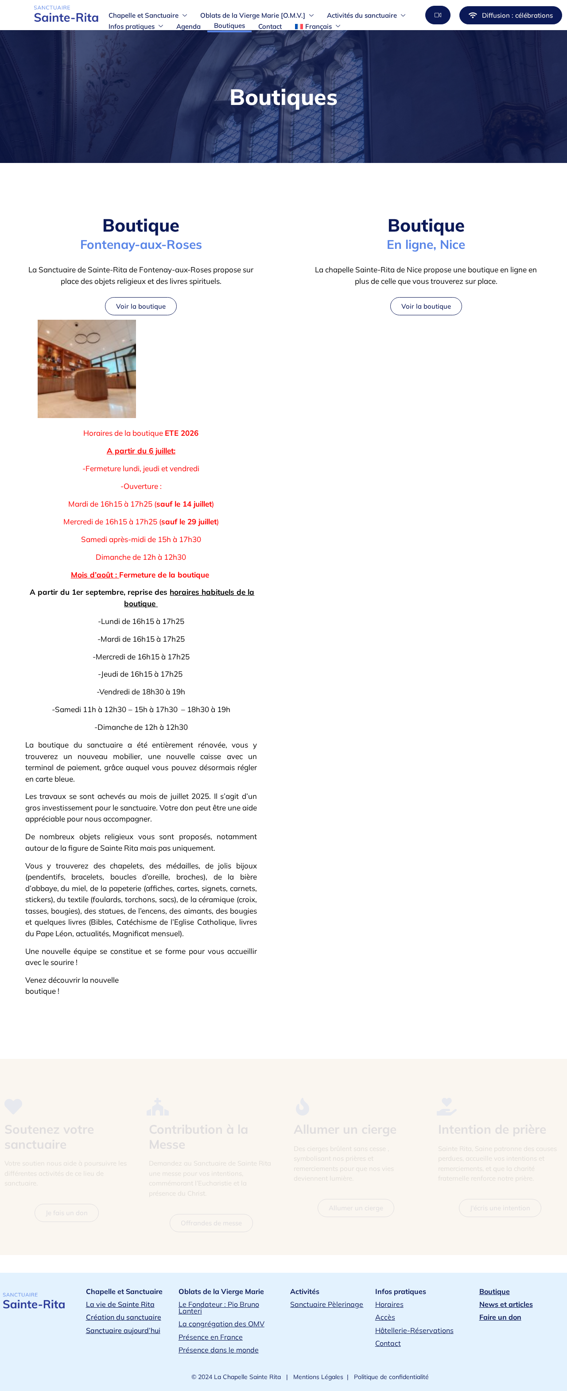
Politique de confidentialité (390, 1377)
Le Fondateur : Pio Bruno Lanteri (219, 1307)
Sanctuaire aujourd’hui (123, 1330)
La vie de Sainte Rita (120, 1304)
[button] (437, 15)
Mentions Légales (317, 1377)
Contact (270, 26)
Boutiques (229, 25)
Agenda (188, 26)
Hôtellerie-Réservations (414, 1330)
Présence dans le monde (219, 1349)
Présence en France (211, 1337)
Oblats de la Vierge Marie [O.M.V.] (252, 15)
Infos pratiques (132, 26)
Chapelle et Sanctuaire (144, 15)
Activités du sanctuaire (362, 15)
